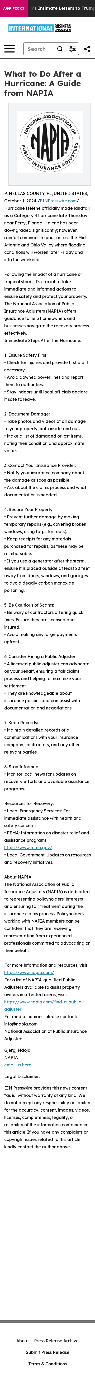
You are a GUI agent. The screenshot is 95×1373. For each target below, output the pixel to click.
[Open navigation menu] (9, 49)
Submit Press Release (47, 1352)
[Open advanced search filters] (72, 49)
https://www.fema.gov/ (28, 847)
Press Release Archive (56, 1340)
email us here (17, 1064)
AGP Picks (14, 8)
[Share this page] (87, 49)
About (22, 1340)
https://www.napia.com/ (29, 972)
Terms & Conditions (47, 1363)
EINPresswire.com (58, 200)
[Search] (60, 49)
